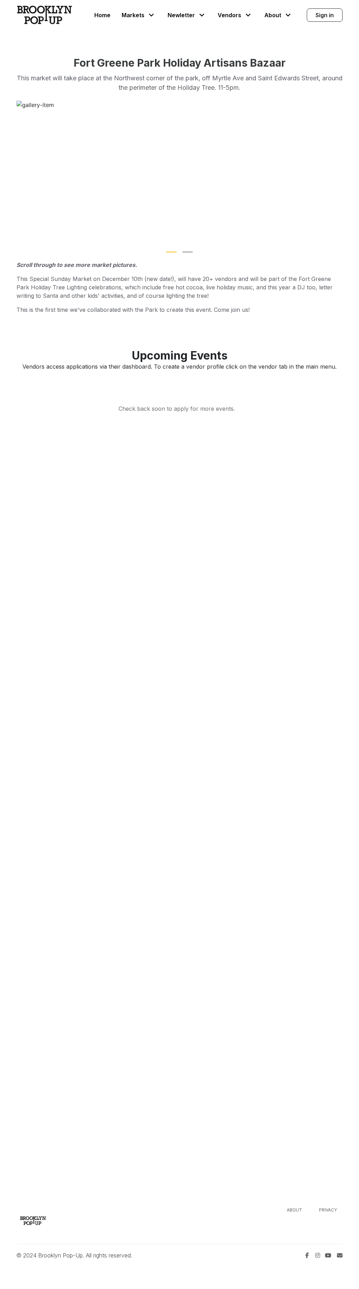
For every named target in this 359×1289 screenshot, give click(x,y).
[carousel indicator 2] (188, 252)
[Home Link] (44, 15)
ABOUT (294, 1210)
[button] (139, 14)
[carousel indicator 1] (171, 252)
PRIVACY (328, 1210)
